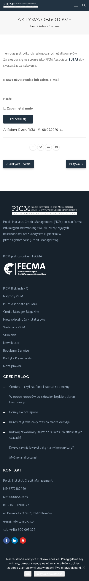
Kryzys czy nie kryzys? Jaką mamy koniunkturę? (41, 447)
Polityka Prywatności (17, 358)
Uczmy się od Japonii (23, 412)
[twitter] (40, 147)
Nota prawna (12, 366)
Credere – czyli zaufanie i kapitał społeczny (39, 387)
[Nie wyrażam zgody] (83, 567)
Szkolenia (9, 335)
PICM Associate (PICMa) (20, 304)
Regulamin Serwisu (16, 350)
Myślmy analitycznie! (23, 457)
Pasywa (75, 164)
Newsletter (11, 343)
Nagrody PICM (13, 296)
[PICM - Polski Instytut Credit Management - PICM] (20, 5)
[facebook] (33, 147)
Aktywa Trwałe (19, 164)
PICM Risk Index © (16, 288)
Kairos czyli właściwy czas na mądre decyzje (39, 422)
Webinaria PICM (14, 327)
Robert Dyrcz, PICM (21, 130)
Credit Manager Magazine (21, 312)
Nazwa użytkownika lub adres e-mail (31, 80)
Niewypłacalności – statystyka (24, 319)
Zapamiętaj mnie (19, 108)
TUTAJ (73, 59)
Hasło (7, 99)
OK (28, 574)
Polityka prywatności (49, 574)
